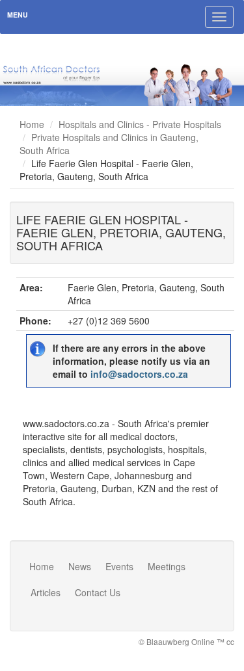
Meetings (166, 566)
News (79, 566)
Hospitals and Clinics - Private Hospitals (140, 124)
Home (32, 124)
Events (119, 566)
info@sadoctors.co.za (139, 373)
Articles (46, 592)
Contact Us (97, 592)
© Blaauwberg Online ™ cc (186, 641)
